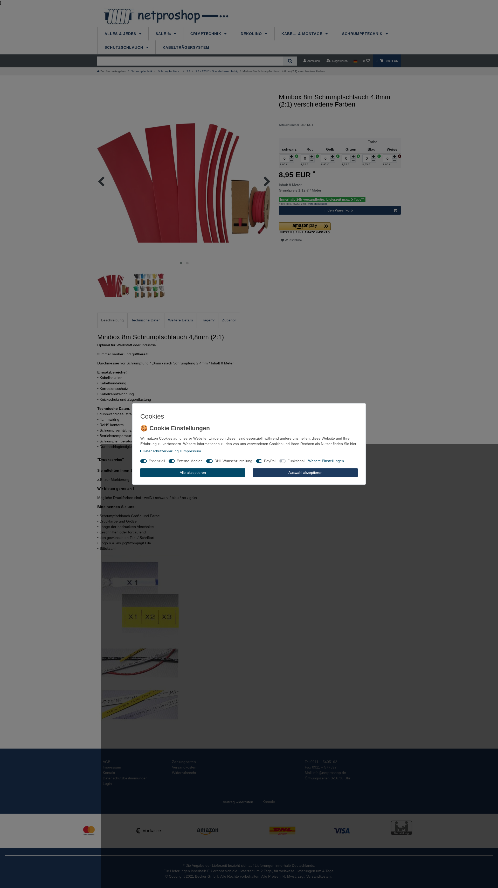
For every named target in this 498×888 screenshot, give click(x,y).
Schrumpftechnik (363, 34)
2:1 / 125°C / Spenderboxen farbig (216, 71)
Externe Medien (190, 461)
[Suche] (289, 61)
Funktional (296, 461)
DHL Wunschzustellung (233, 461)
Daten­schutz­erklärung (161, 451)
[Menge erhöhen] (291, 156)
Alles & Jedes (121, 34)
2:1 (188, 71)
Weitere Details (180, 320)
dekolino (252, 34)
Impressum (192, 451)
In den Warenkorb (338, 210)
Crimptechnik (206, 34)
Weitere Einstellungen (326, 461)
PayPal (269, 461)
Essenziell (157, 461)
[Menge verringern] (291, 161)
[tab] (112, 320)
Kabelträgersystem (186, 47)
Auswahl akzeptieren (305, 472)
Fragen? (207, 320)
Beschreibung (112, 320)
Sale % (164, 34)
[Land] (355, 60)
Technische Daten (146, 320)
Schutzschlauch (124, 47)
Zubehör (229, 320)
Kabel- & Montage (302, 34)
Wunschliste (293, 240)
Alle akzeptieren (193, 472)
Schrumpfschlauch (169, 71)
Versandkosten (317, 203)
